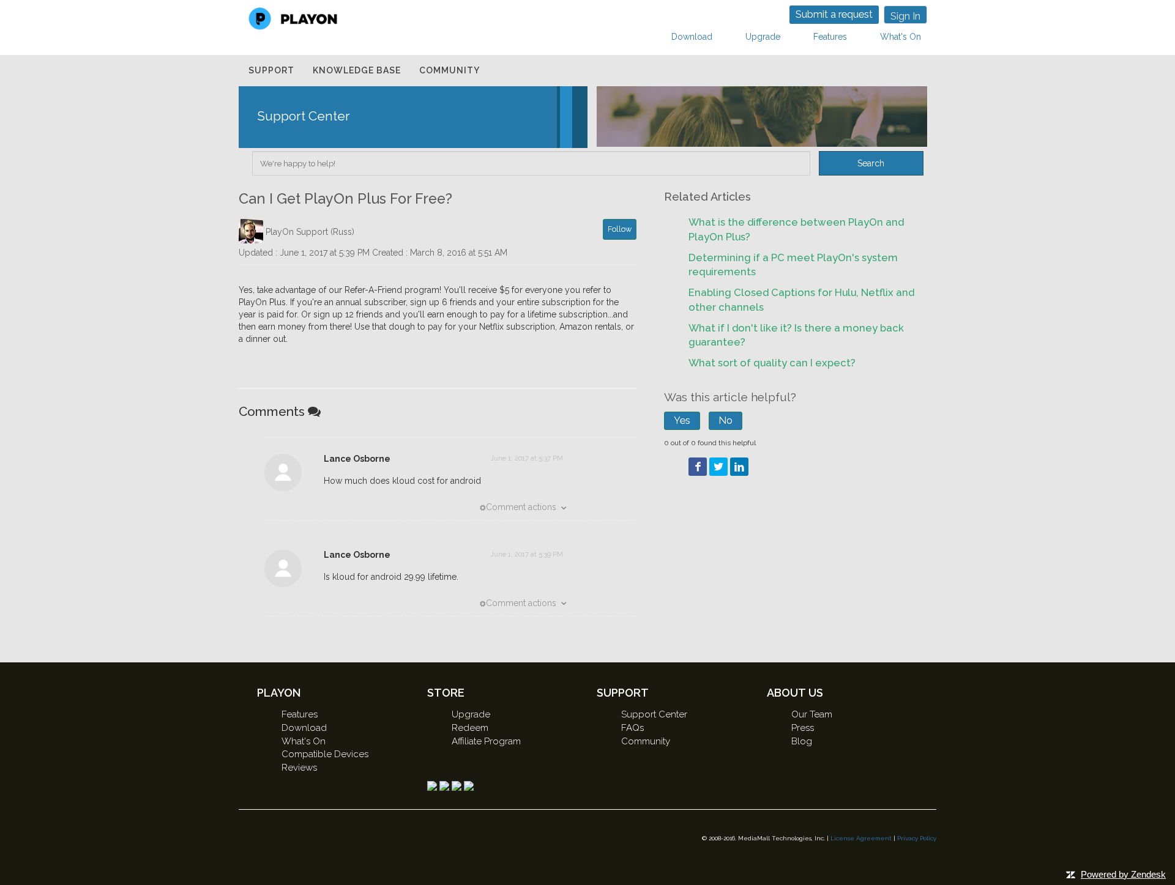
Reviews (299, 767)
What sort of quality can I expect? (772, 363)
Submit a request (834, 14)
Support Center (654, 714)
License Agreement (861, 838)
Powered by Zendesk (1123, 874)
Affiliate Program (486, 741)
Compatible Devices (325, 754)
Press (802, 727)
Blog (801, 741)
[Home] (293, 18)
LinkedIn (739, 466)
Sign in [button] (905, 16)
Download (691, 37)
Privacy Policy (916, 838)
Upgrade (762, 37)
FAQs (632, 727)
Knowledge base (357, 70)
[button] (682, 420)
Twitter (718, 466)
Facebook (697, 466)
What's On (900, 37)
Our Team (811, 714)
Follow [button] (620, 229)
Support (271, 70)
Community (449, 70)
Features (830, 37)
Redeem (470, 727)
